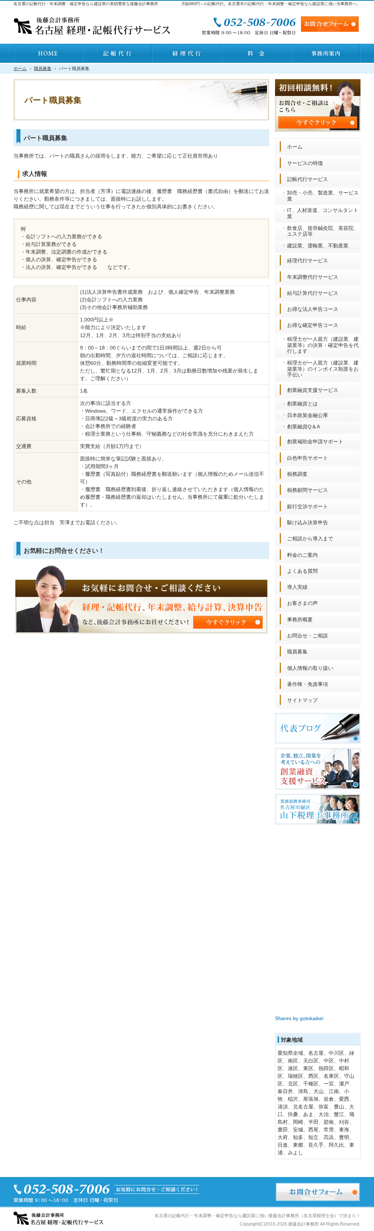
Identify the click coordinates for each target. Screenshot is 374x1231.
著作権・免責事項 (307, 684)
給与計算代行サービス (312, 293)
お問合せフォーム (330, 24)
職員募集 (297, 652)
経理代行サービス (307, 260)
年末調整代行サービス (312, 277)
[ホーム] (48, 53)
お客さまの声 (302, 603)
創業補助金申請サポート (315, 441)
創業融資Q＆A (303, 426)
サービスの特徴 (305, 163)
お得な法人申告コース (312, 309)
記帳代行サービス (307, 179)
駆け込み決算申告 (307, 522)
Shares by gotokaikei (299, 1018)
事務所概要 (300, 619)
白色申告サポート (307, 458)
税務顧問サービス (307, 490)
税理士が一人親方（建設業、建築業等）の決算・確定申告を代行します (323, 345)
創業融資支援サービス (312, 390)
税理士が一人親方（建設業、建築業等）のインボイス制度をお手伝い (323, 369)
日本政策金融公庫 (307, 415)
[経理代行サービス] (187, 53)
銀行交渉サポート (307, 506)
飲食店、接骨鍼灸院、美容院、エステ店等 (323, 231)
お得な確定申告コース (312, 325)
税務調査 (297, 474)
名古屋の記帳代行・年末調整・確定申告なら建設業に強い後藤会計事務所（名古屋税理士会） (246, 1215)
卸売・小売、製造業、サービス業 (323, 196)
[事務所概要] (325, 53)
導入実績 (297, 587)
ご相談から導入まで (310, 538)
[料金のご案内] (256, 53)
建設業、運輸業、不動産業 (317, 245)
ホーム (294, 147)
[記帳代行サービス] (117, 53)
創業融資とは (302, 403)
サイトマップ (302, 700)
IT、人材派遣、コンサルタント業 (322, 213)
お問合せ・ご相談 (307, 635)
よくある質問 (302, 571)
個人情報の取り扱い (310, 668)
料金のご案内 (302, 555)
